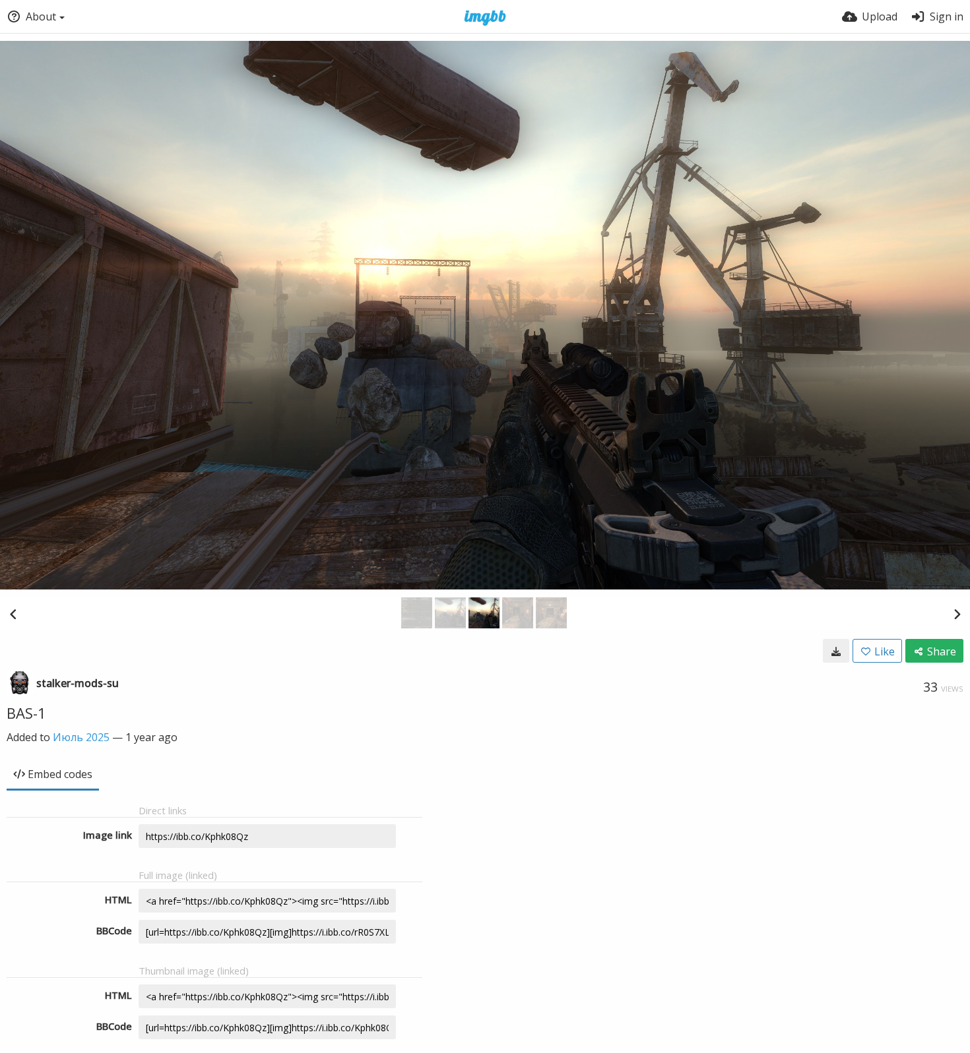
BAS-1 (26, 713)
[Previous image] (13, 614)
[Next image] (957, 614)
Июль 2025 (81, 737)
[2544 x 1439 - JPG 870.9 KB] (836, 651)
